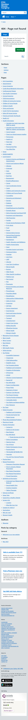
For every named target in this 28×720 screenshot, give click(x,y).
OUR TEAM (3, 655)
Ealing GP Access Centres (10, 113)
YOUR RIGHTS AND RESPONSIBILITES (10, 646)
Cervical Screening (8, 96)
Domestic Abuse (10, 210)
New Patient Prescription (13, 471)
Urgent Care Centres (12, 323)
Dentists (8, 200)
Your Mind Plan (10, 149)
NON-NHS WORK (5, 634)
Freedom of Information (13, 370)
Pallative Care (10, 277)
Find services (9, 137)
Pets (7, 282)
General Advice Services (13, 233)
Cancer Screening (8, 86)
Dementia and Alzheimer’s (13, 198)
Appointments (7, 83)
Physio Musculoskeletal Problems (12, 420)
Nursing (8, 269)
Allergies (8, 166)
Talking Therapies (11, 490)
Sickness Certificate (8, 493)
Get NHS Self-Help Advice (12, 591)
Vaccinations (6, 510)
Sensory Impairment (12, 308)
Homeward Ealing (11, 252)
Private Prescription (11, 476)
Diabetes (8, 203)
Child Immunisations (8, 98)
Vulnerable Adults (11, 400)
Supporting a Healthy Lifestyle (11, 498)
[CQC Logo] (7, 697)
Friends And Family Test (13, 415)
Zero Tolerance (10, 405)
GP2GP (8, 375)
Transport (9, 318)
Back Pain (9, 176)
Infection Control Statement (14, 377)
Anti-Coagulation (8, 81)
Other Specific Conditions (13, 274)
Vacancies (9, 454)
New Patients (6, 343)
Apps (7, 171)
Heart (7, 247)
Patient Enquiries (8, 410)
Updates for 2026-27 (9, 507)
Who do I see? (7, 512)
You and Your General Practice (15, 457)
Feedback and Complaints (13, 368)
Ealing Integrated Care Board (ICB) (16, 213)
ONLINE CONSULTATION (6, 608)
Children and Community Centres (15, 191)
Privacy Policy (10, 387)
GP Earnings (9, 373)
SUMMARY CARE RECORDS (7, 641)
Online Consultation (12, 439)
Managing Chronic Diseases (11, 335)
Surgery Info (6, 500)
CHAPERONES (4, 622)
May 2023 (5, 541)
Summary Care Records (12, 392)
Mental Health (10, 267)
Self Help (8, 306)
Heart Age (9, 142)
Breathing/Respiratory (12, 181)
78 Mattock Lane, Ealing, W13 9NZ (13, 668)
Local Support (7, 156)
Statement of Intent (12, 390)
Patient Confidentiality (12, 385)
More (13, 16)
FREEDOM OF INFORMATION (8, 629)
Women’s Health (11, 333)
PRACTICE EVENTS (5, 614)
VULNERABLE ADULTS (6, 644)
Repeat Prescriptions (8, 462)
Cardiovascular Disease (9, 91)
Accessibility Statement (12, 355)
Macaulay (5, 523)
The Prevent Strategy (12, 395)
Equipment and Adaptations (14, 215)
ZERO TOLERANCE (5, 648)
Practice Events (10, 449)
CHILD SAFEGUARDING (6, 623)
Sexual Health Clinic (12, 485)
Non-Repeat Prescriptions (13, 473)
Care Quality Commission (10, 93)
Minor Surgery (7, 340)
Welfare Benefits (11, 325)
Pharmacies (9, 284)
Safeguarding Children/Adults (14, 298)
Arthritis (8, 173)
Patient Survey (10, 417)
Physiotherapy (10, 291)
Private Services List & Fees (17, 437)
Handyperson (10, 239)
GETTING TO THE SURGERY (7, 611)
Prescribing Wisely (11, 293)
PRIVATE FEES (4, 660)
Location (8, 502)
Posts (5, 72)
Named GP (9, 380)
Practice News (7, 459)
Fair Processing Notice (12, 365)
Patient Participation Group (14, 447)
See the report (8, 710)
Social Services (10, 311)
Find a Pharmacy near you (12, 571)
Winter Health (10, 330)
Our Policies (6, 353)
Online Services (7, 350)
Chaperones (9, 358)
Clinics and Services (8, 108)
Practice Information (8, 425)
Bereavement (10, 178)
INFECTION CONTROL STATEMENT (9, 632)
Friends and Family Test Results (11, 116)
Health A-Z (6, 118)
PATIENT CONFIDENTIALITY (7, 635)
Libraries (8, 262)
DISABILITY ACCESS (5, 625)
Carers (8, 188)
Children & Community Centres (12, 101)
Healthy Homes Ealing (12, 244)
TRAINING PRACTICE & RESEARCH (9, 643)
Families (8, 220)
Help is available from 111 (12, 552)
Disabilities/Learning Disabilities (15, 208)
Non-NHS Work (10, 382)
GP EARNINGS (4, 657)
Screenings (9, 303)
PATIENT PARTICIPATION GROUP (8, 612)
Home (4, 22)
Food (7, 228)
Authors (6, 70)
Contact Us (9, 427)
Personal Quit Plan (11, 147)
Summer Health (10, 316)
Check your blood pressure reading (16, 134)
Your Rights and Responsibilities (15, 402)
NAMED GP (3, 658)
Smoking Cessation (11, 488)
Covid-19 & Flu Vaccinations (11, 111)
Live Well (8, 144)
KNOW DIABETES (8, 154)
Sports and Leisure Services (13, 313)
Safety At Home (10, 301)
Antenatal (9, 168)
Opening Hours (10, 442)
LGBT (7, 259)
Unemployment (10, 321)
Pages (5, 67)
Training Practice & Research (14, 397)
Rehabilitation (10, 296)
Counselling (9, 195)
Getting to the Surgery (12, 429)
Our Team (5, 407)
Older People (10, 272)
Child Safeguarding (11, 360)
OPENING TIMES (5, 609)
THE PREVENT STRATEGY (7, 637)
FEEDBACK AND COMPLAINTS (8, 628)
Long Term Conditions (12, 264)
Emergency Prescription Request (15, 464)
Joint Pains (9, 257)
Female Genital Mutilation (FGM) (15, 223)
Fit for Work (9, 225)
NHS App (5, 345)
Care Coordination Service (13, 186)
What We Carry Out (12, 505)
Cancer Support (10, 132)
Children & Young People (10, 103)
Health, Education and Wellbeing (15, 242)
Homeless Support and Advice (14, 249)
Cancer (8, 183)
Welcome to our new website (11, 534)
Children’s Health (8, 106)
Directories (9, 205)
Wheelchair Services (12, 328)
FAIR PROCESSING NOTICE (7, 626)
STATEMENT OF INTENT (6, 640)
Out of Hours (10, 444)
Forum (8, 230)
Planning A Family (8, 422)
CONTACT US (4, 661)
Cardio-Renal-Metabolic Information (13, 88)
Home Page (20, 49)
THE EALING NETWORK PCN (14, 452)
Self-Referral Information (10, 478)
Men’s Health (6, 338)
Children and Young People (14, 193)
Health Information (8, 121)
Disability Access (10, 363)
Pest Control (9, 279)
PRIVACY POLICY (5, 638)
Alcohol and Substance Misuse (15, 163)
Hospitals (8, 254)
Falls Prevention (10, 218)
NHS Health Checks (8, 348)
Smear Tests (6, 495)
